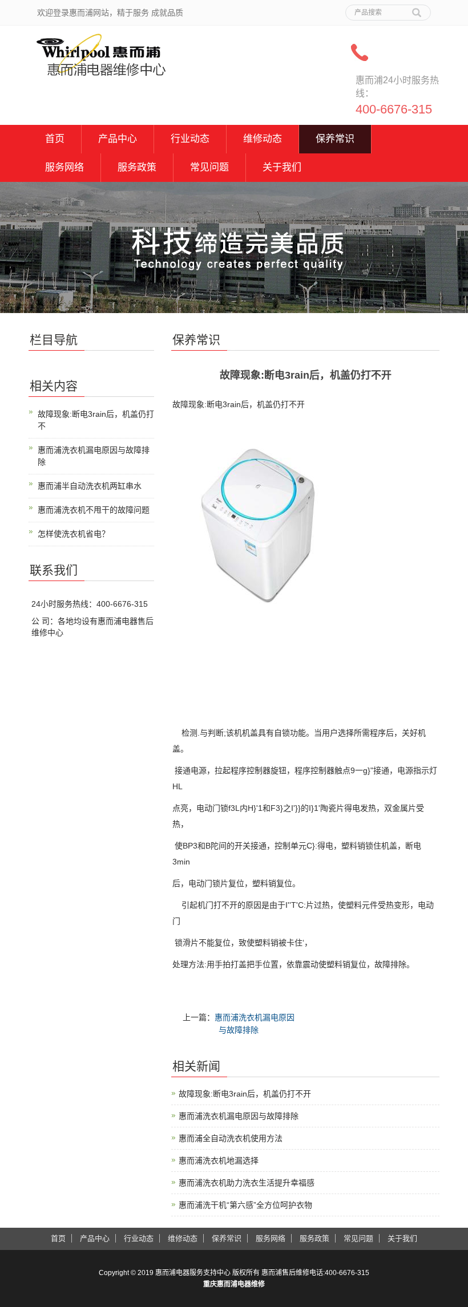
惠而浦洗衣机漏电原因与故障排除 (238, 1116)
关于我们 (282, 167)
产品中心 (117, 138)
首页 (54, 138)
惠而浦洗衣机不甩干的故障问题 (94, 509)
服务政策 (137, 167)
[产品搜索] (416, 8)
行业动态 (190, 138)
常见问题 (209, 167)
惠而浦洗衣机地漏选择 (219, 1160)
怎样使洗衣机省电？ (74, 533)
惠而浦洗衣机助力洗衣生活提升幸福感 (246, 1182)
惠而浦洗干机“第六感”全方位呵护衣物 (245, 1204)
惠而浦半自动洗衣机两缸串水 (90, 485)
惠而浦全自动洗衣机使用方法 (231, 1138)
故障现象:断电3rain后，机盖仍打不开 (245, 1093)
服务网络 (64, 167)
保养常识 (335, 138)
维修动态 (262, 138)
